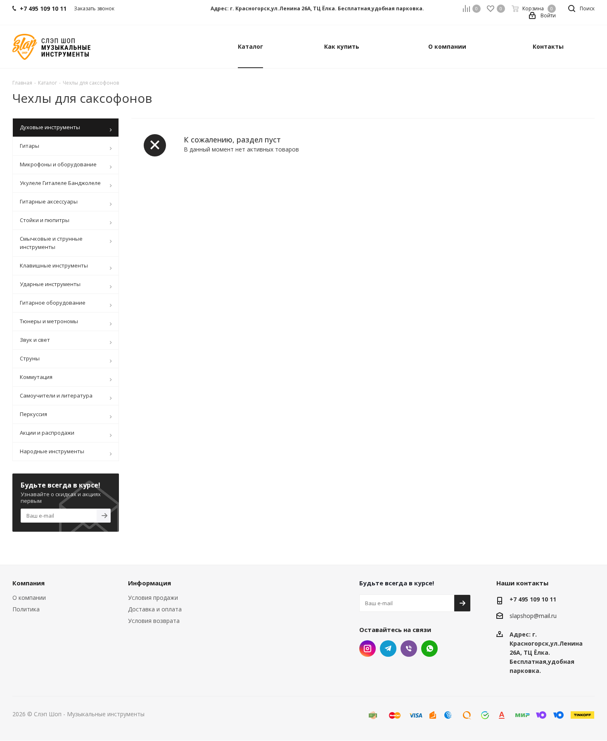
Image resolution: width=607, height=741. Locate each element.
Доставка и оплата (155, 609)
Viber (409, 648)
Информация (149, 583)
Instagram (367, 648)
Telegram (388, 648)
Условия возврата (154, 621)
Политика (26, 609)
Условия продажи (153, 597)
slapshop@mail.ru (533, 616)
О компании (29, 597)
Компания (28, 583)
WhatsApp (429, 648)
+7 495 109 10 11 (533, 599)
